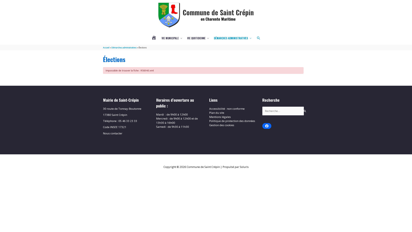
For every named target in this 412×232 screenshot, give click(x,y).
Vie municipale (170, 38)
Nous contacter (112, 133)
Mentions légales (220, 117)
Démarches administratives (231, 38)
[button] (259, 38)
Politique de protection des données (232, 121)
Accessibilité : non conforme (227, 109)
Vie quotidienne (196, 38)
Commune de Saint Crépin (218, 12)
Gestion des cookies (221, 125)
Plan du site (216, 113)
